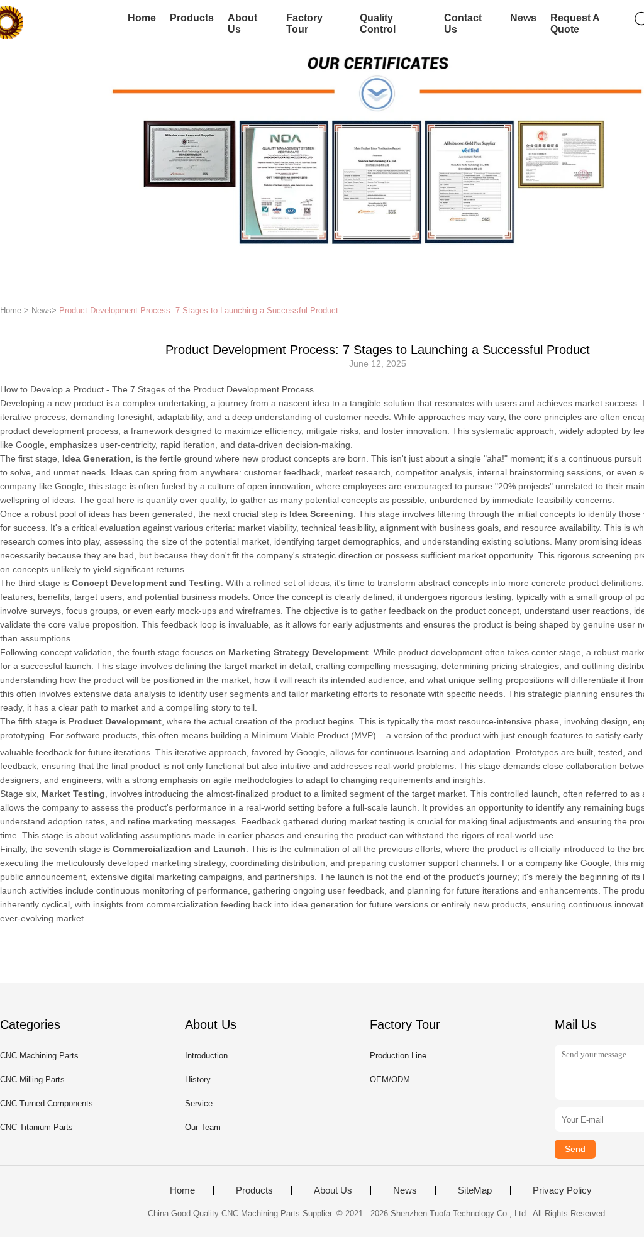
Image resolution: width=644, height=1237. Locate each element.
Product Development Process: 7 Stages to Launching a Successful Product (198, 310)
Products (192, 18)
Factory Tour (304, 24)
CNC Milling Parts (32, 1079)
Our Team (203, 1127)
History (198, 1079)
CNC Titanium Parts (36, 1127)
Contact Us (463, 24)
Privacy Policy (562, 1190)
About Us (242, 24)
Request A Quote (574, 24)
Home (142, 18)
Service (199, 1103)
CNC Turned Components (46, 1103)
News (523, 18)
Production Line (398, 1055)
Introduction (206, 1055)
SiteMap (475, 1190)
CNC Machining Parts (39, 1055)
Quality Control (378, 24)
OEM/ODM (390, 1079)
